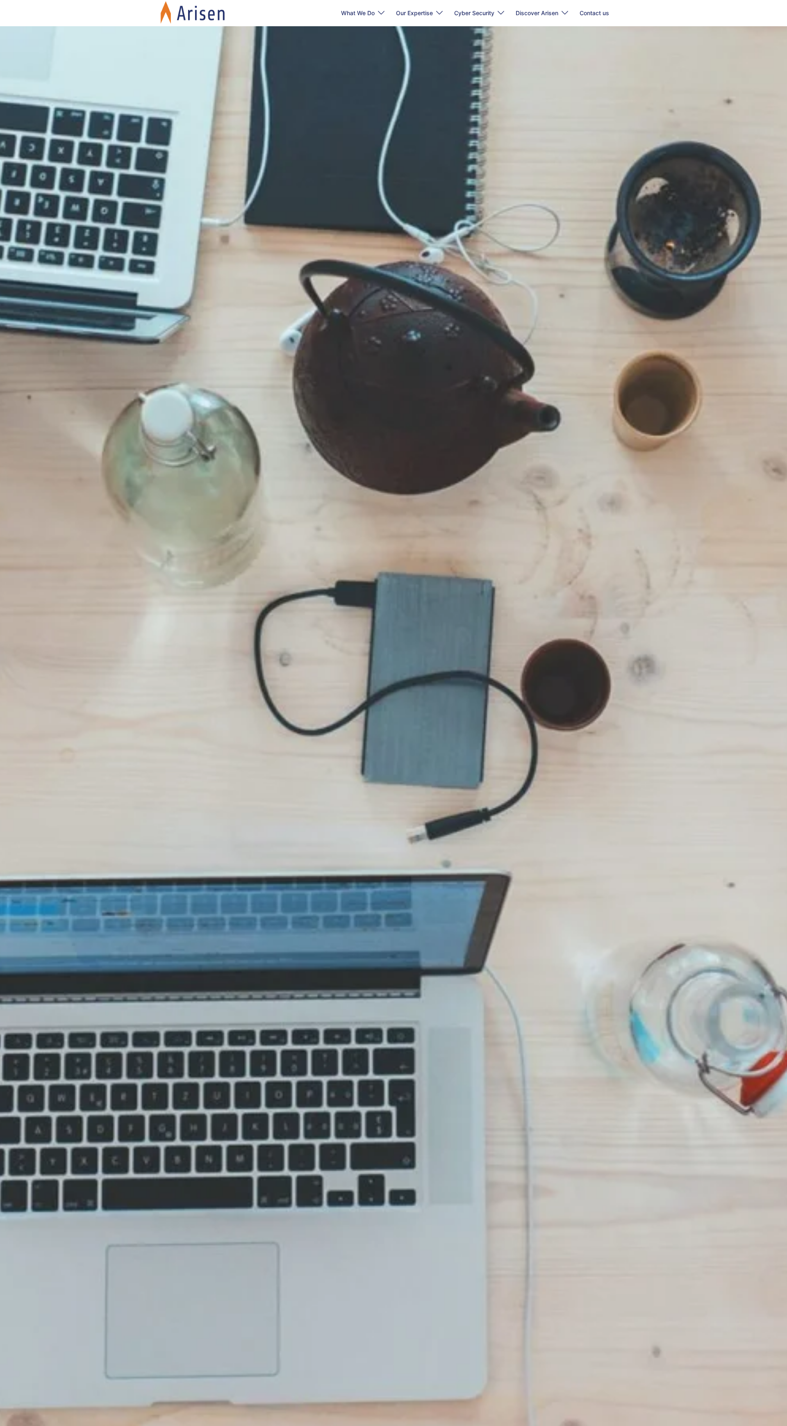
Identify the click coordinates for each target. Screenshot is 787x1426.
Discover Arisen (537, 12)
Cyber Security (474, 12)
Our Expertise (414, 12)
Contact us (594, 12)
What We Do (358, 12)
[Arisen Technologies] (193, 12)
